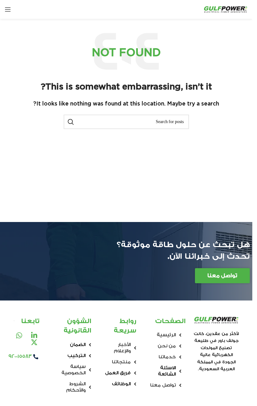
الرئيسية (166, 335)
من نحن (167, 346)
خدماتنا (167, 357)
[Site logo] (226, 9)
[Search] (71, 122)
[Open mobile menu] (8, 9)
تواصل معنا (163, 385)
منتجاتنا (121, 362)
